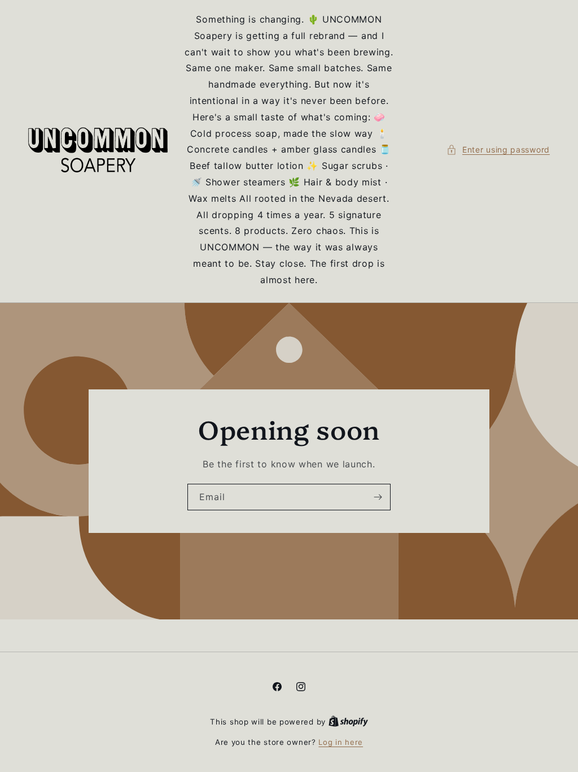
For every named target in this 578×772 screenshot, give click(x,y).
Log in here (340, 742)
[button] (498, 149)
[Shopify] (348, 721)
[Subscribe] (377, 496)
